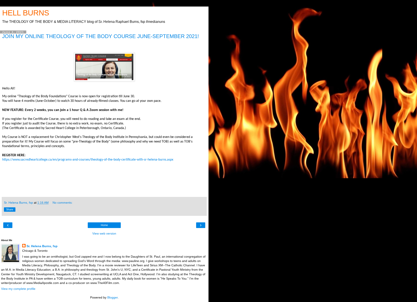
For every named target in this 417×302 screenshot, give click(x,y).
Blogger (112, 297)
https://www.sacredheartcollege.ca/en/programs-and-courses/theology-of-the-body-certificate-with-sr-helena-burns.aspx (87, 159)
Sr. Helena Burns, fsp (42, 246)
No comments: (63, 202)
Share (9, 209)
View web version (104, 233)
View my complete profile (18, 288)
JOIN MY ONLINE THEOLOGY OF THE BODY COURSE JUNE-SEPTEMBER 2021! (100, 36)
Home (104, 225)
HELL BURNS (25, 13)
